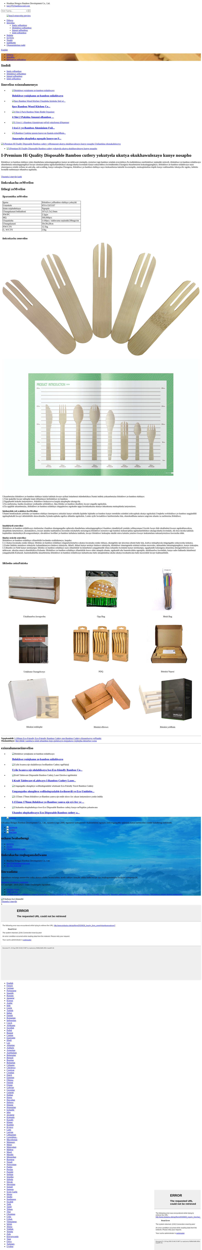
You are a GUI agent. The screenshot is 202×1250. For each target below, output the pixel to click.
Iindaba (10, 35)
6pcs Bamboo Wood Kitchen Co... (31, 106)
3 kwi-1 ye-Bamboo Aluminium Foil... (33, 127)
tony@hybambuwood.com (18, 6)
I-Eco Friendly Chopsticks (98, 894)
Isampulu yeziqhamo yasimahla (14, 882)
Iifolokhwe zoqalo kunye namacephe (166, 894)
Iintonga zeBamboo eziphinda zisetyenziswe (130, 894)
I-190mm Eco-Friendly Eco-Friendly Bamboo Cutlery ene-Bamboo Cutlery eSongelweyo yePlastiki (57, 738)
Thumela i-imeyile (9, 901)
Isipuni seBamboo (20, 30)
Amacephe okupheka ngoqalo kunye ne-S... (36, 138)
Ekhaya (10, 20)
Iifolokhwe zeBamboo (21, 28)
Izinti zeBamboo (19, 33)
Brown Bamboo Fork (76, 894)
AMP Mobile (12, 892)
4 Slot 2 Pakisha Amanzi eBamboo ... (33, 117)
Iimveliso (11, 23)
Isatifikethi (11, 43)
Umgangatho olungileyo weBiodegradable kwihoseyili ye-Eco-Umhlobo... (53, 791)
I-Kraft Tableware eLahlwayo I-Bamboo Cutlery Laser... (44, 780)
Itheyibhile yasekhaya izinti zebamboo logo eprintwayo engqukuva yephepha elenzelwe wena (56, 741)
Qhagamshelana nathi (16, 45)
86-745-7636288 (14, 866)
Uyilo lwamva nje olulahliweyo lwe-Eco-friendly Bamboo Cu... (47, 770)
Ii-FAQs (10, 38)
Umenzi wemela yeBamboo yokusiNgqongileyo (28, 894)
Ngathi (10, 40)
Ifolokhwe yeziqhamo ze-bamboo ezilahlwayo (37, 95)
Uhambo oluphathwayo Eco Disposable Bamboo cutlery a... (46, 812)
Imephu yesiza (13, 889)
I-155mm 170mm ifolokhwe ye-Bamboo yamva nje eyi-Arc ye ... (48, 802)
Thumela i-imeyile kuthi (11, 177)
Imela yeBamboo (19, 25)
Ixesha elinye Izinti (58, 894)
